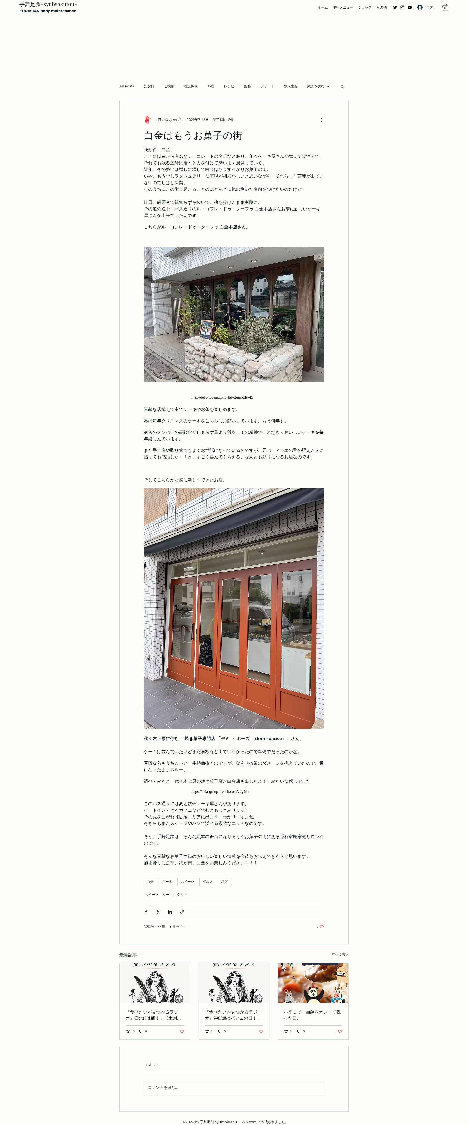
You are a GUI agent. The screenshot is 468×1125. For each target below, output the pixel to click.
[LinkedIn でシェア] (170, 911)
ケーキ (167, 881)
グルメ (208, 881)
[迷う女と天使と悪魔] (234, 983)
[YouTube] (409, 7)
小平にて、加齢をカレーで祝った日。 (312, 1015)
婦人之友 (291, 86)
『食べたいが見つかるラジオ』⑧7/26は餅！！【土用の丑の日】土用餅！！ (154, 1015)
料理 (210, 86)
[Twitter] (395, 7)
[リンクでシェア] (182, 911)
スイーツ (187, 881)
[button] (445, 7)
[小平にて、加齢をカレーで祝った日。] (313, 983)
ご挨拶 (169, 86)
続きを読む (315, 86)
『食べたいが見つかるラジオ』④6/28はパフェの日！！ (233, 1015)
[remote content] (234, 397)
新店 (224, 881)
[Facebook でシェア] (146, 911)
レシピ (229, 86)
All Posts (126, 86)
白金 (150, 881)
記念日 (149, 86)
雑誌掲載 (191, 86)
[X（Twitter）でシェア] (158, 911)
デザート (267, 86)
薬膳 (247, 86)
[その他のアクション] (321, 120)
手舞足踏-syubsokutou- (48, 4)
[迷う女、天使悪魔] (155, 983)
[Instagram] (402, 7)
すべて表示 (340, 954)
